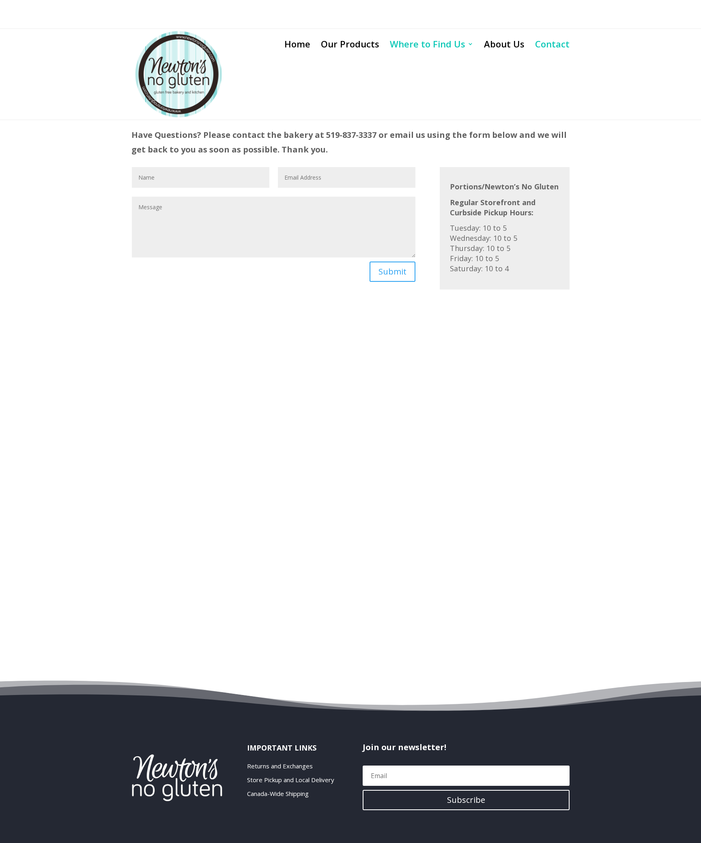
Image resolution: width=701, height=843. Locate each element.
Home (297, 45)
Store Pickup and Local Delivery (290, 780)
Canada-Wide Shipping (278, 794)
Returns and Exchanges (280, 766)
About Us (504, 45)
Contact (552, 45)
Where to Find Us (427, 45)
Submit (392, 271)
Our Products (350, 45)
